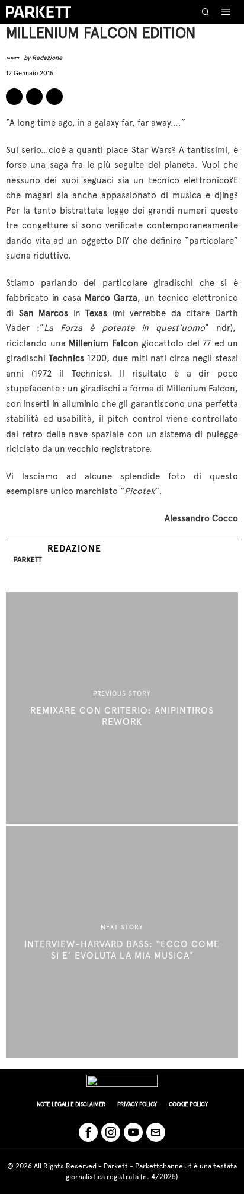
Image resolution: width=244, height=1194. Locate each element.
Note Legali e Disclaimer (71, 1104)
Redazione (47, 58)
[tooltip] (14, 96)
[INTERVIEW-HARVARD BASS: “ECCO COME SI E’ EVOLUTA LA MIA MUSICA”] (122, 942)
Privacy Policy (137, 1104)
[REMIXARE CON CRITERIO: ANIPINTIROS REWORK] (122, 708)
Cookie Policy (188, 1104)
